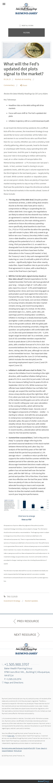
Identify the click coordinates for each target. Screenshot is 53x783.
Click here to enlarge (26, 516)
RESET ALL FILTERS (27, 25)
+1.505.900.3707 (16, 664)
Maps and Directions (13, 682)
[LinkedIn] (24, 95)
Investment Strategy (12, 601)
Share (24, 85)
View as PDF (27, 519)
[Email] (24, 98)
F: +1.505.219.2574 (12, 678)
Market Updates (31, 601)
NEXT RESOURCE (25, 634)
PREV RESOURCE (28, 621)
